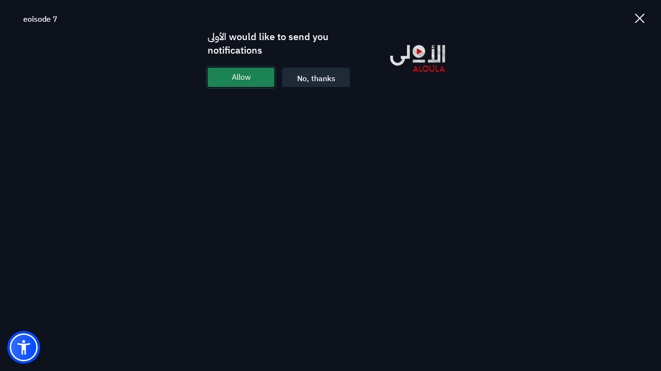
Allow (241, 77)
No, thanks (316, 79)
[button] (24, 347)
